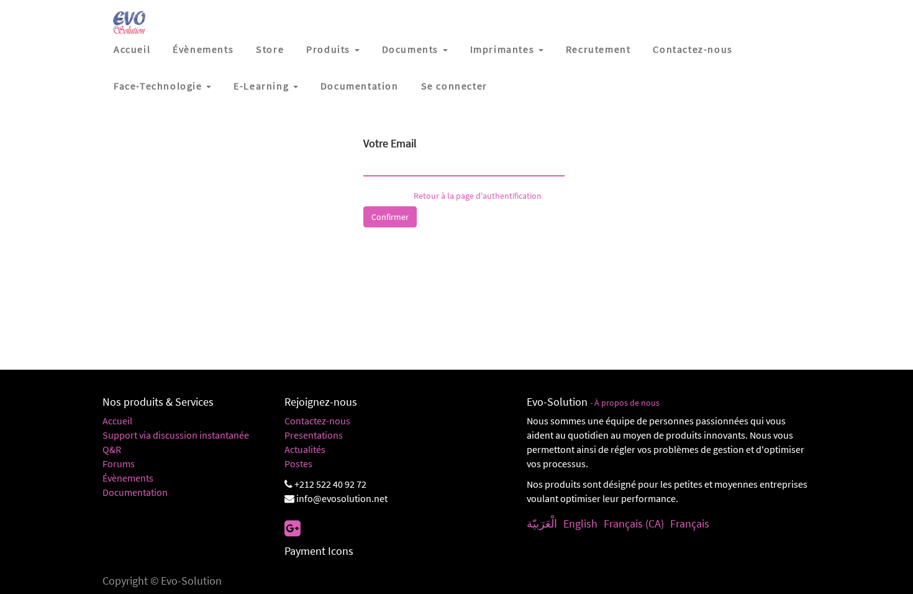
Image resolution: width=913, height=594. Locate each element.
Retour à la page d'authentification (478, 195)
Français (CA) (634, 523)
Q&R (111, 449)
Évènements (127, 478)
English (580, 523)
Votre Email (390, 143)
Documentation (135, 492)
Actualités (304, 449)
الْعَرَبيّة (542, 523)
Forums (118, 463)
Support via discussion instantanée (175, 435)
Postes (298, 463)
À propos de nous (627, 403)
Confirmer (390, 216)
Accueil (117, 420)
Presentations (313, 435)
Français (689, 523)
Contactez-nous (317, 420)
